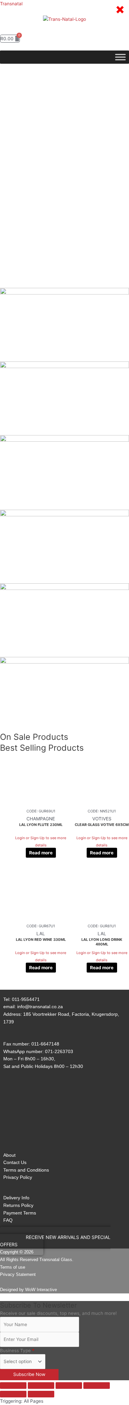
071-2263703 (59, 1051)
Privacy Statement (18, 1274)
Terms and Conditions (26, 1170)
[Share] (69, 1385)
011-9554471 (26, 999)
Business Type (17, 1350)
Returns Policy (18, 1205)
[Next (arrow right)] (41, 1394)
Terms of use (12, 1267)
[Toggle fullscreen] (41, 1385)
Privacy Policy (17, 1177)
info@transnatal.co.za (40, 1006)
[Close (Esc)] (96, 1385)
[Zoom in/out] (13, 1385)
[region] (64, 180)
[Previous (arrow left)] (13, 1394)
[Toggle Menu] (120, 57)
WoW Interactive (41, 1289)
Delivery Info (16, 1197)
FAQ (8, 1220)
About (9, 1155)
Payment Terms (19, 1213)
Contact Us (14, 1162)
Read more (41, 852)
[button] (64, 28)
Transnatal (11, 3)
